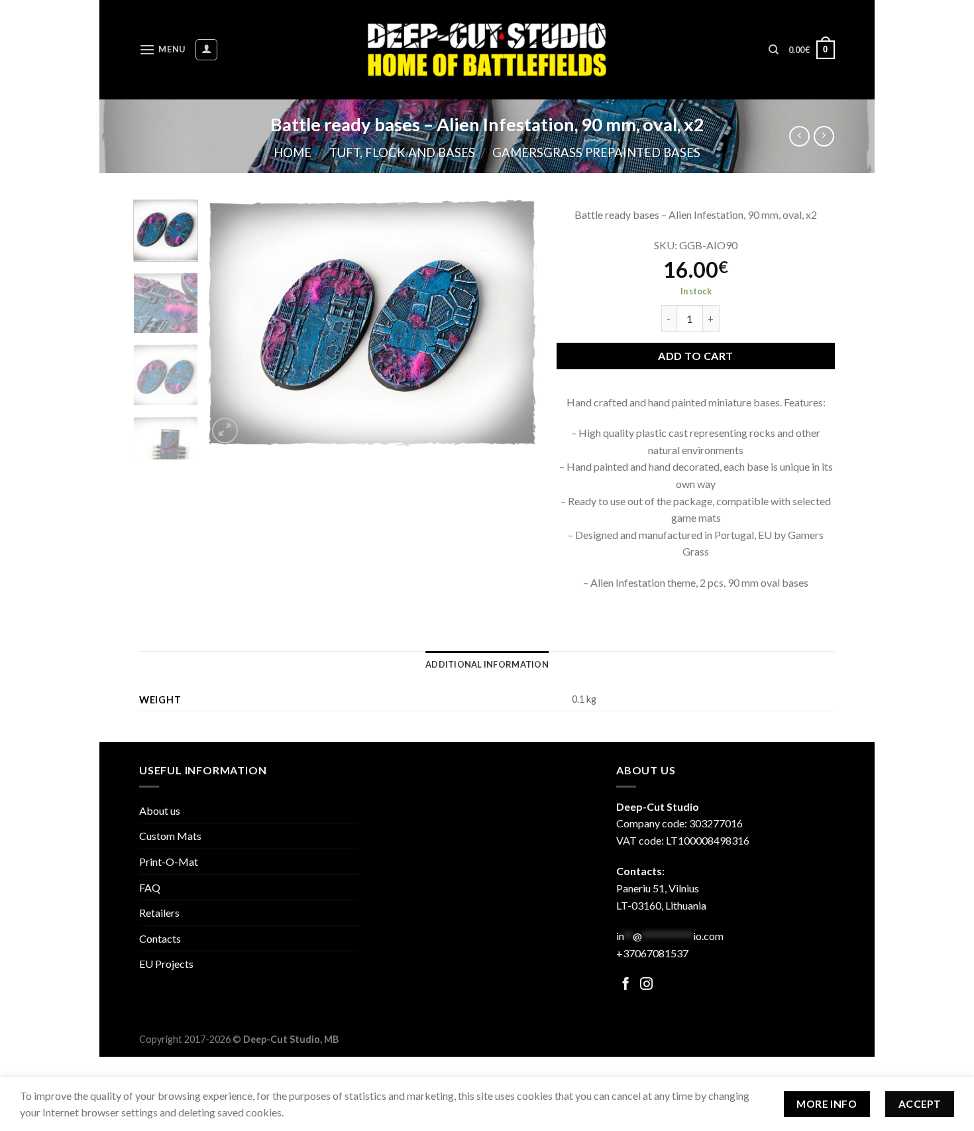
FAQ (149, 887)
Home (292, 152)
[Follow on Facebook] (626, 985)
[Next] (513, 323)
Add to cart (695, 355)
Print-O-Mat (168, 861)
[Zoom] (225, 431)
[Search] (774, 49)
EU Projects (166, 963)
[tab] (487, 664)
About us (159, 810)
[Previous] (231, 323)
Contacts (160, 938)
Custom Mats (170, 835)
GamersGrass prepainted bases (596, 152)
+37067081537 (652, 953)
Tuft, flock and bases (402, 152)
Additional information (487, 664)
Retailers (159, 912)
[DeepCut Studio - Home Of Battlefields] (487, 49)
